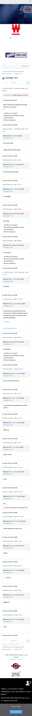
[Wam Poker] (16, 55)
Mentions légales (16, 706)
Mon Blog (7, 322)
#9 (13, 337)
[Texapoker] (16, 666)
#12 (13, 418)
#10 (14, 369)
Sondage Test (8, 95)
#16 (14, 516)
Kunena (20, 659)
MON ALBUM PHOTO (10, 328)
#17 (14, 541)
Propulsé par (14, 659)
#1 (24, 88)
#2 (25, 129)
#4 (13, 184)
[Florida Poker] (16, 674)
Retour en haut (16, 712)
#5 (13, 209)
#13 (13, 442)
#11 (13, 393)
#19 (14, 590)
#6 (13, 240)
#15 (14, 492)
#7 (25, 272)
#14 (14, 467)
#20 (14, 615)
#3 (13, 160)
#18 (14, 566)
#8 (13, 299)
